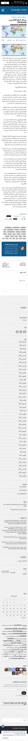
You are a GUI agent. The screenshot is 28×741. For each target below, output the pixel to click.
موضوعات (14, 658)
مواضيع (21, 658)
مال (3, 656)
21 (17, 612)
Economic (14, 17)
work (24, 645)
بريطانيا (9, 654)
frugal (17, 229)
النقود (22, 654)
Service (24, 641)
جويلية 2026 (22, 341)
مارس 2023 (22, 386)
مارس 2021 (22, 458)
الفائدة (16, 236)
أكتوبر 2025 (22, 372)
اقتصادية (20, 236)
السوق (24, 238)
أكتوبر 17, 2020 (19, 40)
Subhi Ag (9, 40)
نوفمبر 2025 (22, 369)
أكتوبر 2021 (22, 434)
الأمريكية (14, 647)
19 (24, 612)
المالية (5, 651)
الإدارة (10, 647)
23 (10, 612)
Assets (8, 625)
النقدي (25, 654)
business (23, 227)
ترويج (3, 654)
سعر (10, 238)
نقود (9, 658)
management (12, 636)
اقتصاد (24, 236)
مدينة (25, 658)
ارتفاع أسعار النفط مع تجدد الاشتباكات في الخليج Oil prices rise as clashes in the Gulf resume (14, 542)
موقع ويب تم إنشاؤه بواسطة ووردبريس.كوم (19, 730)
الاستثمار (12, 236)
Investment (10, 229)
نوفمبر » (23, 617)
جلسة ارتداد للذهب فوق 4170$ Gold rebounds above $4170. (15, 537)
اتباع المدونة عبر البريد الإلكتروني (19, 681)
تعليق (5, 291)
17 (7, 608)
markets (16, 638)
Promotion (23, 490)
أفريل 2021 (22, 455)
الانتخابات (4, 649)
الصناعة (16, 651)
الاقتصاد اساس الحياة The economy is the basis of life (14, 505)
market (18, 231)
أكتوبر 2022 (22, 393)
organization (10, 231)
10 (7, 605)
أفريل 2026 (22, 352)
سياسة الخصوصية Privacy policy (18, 509)
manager (17, 636)
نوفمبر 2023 (22, 376)
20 (21, 612)
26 (24, 615)
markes (23, 231)
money (24, 638)
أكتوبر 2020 (22, 476)
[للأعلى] (2, 726)
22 (14, 612)
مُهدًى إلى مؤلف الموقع (5, 3)
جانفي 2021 (22, 465)
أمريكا (21, 645)
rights (22, 641)
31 (7, 615)
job (5, 229)
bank (10, 625)
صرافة (7, 238)
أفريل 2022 (22, 414)
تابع (24, 693)
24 (7, 612)
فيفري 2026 (22, 359)
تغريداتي (24, 320)
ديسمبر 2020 (21, 469)
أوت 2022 (22, 400)
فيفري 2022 (22, 421)
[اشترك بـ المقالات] (25, 561)
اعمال (20, 238)
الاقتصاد (8, 649)
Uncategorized (21, 17)
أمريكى (17, 645)
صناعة (11, 656)
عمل (3, 238)
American (4, 625)
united (23, 643)
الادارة (7, 647)
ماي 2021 (22, 452)
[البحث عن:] (14, 720)
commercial (16, 227)
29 (14, 615)
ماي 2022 (22, 410)
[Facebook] (24, 331)
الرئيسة (24, 651)
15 (14, 608)
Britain (13, 625)
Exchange (22, 229)
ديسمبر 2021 (21, 427)
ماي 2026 (22, 348)
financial (24, 631)
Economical (8, 227)
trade (19, 643)
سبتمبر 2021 (21, 438)
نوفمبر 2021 (22, 431)
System (14, 643)
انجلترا (16, 654)
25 (3, 612)
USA (25, 643)
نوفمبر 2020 (22, 472)
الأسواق (18, 647)
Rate (4, 231)
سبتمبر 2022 (21, 397)
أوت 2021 (22, 441)
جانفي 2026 (22, 362)
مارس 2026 (22, 355)
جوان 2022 (22, 407)
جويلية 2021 (22, 445)
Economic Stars (19, 10)
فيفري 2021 (22, 462)
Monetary (20, 638)
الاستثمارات (7, 236)
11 (3, 605)
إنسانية (14, 645)
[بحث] (24, 720)
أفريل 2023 (22, 383)
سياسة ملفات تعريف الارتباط (8, 735)
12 (24, 608)
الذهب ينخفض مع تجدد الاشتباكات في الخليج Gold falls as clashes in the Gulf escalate (14, 548)
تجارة (17, 238)
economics (4, 631)
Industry (10, 634)
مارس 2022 (22, 417)
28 (17, 615)
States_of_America (7, 643)
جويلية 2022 (22, 403)
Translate (13, 572)
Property (14, 641)
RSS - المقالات (21, 561)
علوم (9, 656)
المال (8, 651)
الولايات (19, 654)
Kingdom (6, 636)
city (22, 625)
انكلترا (13, 654)
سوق (14, 238)
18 (3, 608)
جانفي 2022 (22, 424)
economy (10, 631)
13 (21, 608)
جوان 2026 (22, 345)
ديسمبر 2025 (21, 366)
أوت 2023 (22, 379)
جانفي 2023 (22, 390)
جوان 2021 (22, 448)
